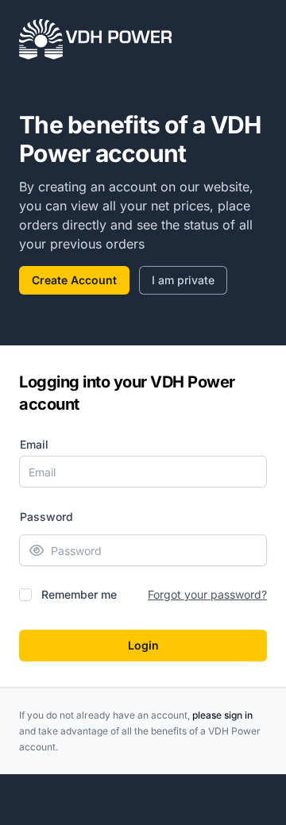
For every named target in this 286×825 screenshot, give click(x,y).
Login (143, 645)
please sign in (222, 715)
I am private (183, 280)
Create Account (74, 280)
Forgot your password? (207, 594)
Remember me (79, 594)
